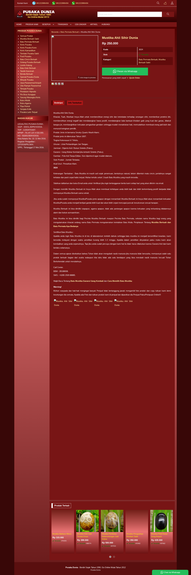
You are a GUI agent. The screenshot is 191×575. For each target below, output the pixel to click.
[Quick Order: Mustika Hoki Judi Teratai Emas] (97, 530)
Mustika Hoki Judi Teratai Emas (84, 535)
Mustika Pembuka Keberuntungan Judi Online (110, 536)
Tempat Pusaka (26, 89)
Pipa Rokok (25, 106)
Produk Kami (32, 24)
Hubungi (106, 24)
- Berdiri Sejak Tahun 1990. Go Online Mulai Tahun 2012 (95, 567)
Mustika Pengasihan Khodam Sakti (135, 535)
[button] (168, 14)
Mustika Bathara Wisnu (61, 534)
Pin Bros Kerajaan (27, 94)
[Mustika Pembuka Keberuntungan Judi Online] (112, 520)
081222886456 (42, 3)
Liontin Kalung (26, 65)
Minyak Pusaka (26, 80)
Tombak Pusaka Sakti (29, 53)
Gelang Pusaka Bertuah (30, 62)
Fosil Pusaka (25, 56)
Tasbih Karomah (27, 71)
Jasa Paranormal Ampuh (30, 83)
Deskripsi (58, 103)
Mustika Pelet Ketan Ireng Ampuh (159, 535)
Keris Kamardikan (27, 50)
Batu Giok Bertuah (28, 68)
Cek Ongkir (80, 24)
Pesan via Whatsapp (127, 71)
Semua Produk (26, 36)
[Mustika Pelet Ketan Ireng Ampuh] (161, 520)
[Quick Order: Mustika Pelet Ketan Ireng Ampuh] (171, 530)
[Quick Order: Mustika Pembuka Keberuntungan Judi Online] (122, 530)
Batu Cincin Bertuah (28, 59)
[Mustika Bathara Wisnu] (62, 520)
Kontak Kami (22, 3)
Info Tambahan (75, 103)
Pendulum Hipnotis (28, 91)
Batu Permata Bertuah (148, 59)
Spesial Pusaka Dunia (29, 77)
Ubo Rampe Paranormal (30, 86)
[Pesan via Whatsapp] (165, 3)
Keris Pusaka (26, 45)
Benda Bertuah (26, 74)
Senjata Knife (25, 109)
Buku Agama (25, 103)
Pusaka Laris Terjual (28, 112)
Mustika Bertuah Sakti (29, 39)
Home (19, 24)
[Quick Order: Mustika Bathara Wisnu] (72, 530)
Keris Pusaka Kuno (28, 48)
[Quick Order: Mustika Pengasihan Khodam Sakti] (146, 530)
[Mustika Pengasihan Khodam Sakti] (137, 520)
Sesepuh (46, 24)
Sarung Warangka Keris (30, 97)
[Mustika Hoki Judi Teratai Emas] (87, 520)
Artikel (94, 24)
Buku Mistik (25, 100)
